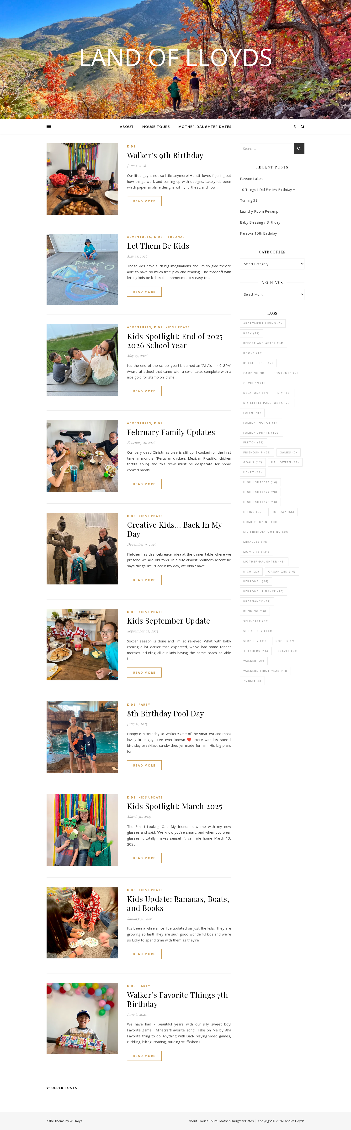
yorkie (252, 680)
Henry (252, 472)
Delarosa (256, 392)
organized (282, 571)
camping (254, 373)
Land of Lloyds (175, 57)
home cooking (260, 522)
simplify (255, 641)
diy (284, 392)
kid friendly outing (266, 531)
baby (251, 333)
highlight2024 (260, 492)
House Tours (156, 126)
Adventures (139, 237)
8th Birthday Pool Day (165, 713)
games (288, 452)
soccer (285, 641)
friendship (257, 452)
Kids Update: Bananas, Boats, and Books (178, 903)
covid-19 (255, 383)
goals (252, 462)
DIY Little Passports (267, 403)
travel (287, 651)
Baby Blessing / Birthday (260, 222)
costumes (286, 373)
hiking (253, 512)
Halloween (285, 462)
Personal (175, 237)
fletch (253, 442)
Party (144, 705)
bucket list (258, 363)
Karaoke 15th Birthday (258, 233)
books (253, 353)
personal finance (263, 591)
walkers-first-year (265, 671)
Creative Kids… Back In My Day (174, 529)
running (254, 611)
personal (256, 581)
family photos (261, 422)
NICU (251, 571)
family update (261, 432)
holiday (283, 512)
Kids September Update (168, 620)
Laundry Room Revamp (259, 211)
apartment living (262, 323)
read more (144, 201)
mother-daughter (264, 561)
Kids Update (177, 327)
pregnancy (257, 601)
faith (252, 412)
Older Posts (63, 1088)
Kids (131, 146)
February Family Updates (171, 432)
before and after (263, 343)
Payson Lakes (251, 178)
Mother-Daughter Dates (204, 126)
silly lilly (258, 631)
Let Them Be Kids (158, 245)
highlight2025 (260, 502)
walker (253, 660)
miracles (255, 541)
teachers (255, 651)
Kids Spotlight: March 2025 (174, 806)
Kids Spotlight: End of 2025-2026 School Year (177, 340)
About (127, 126)
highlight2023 (260, 482)
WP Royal (76, 1121)
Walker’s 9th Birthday (165, 155)
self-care (256, 621)
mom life (256, 551)
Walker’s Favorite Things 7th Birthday (177, 999)
